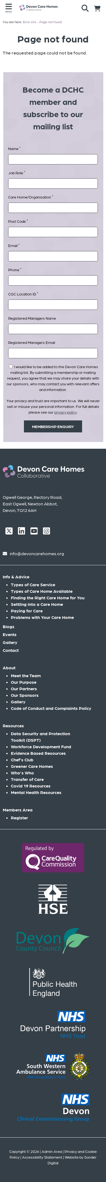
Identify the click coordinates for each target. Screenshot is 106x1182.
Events (10, 634)
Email (14, 245)
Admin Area (52, 1151)
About (9, 667)
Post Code (18, 221)
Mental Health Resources (36, 792)
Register (19, 817)
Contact (11, 650)
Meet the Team (26, 675)
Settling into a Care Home (37, 604)
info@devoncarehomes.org (37, 553)
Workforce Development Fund (41, 746)
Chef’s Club (22, 759)
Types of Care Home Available (42, 591)
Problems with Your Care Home (42, 617)
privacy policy (65, 412)
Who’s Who (22, 772)
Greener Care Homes (32, 766)
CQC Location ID (23, 293)
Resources (13, 725)
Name (14, 148)
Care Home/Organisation (30, 196)
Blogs (8, 626)
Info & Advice (16, 576)
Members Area (18, 809)
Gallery (10, 642)
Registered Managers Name (32, 318)
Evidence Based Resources (38, 753)
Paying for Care (27, 610)
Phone (14, 269)
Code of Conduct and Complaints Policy (51, 708)
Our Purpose (23, 682)
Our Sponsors (25, 695)
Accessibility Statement (42, 1157)
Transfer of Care (27, 779)
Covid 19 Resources (31, 785)
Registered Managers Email (31, 342)
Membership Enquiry (53, 426)
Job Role (16, 172)
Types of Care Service (33, 584)
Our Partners (24, 688)
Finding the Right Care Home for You (48, 597)
